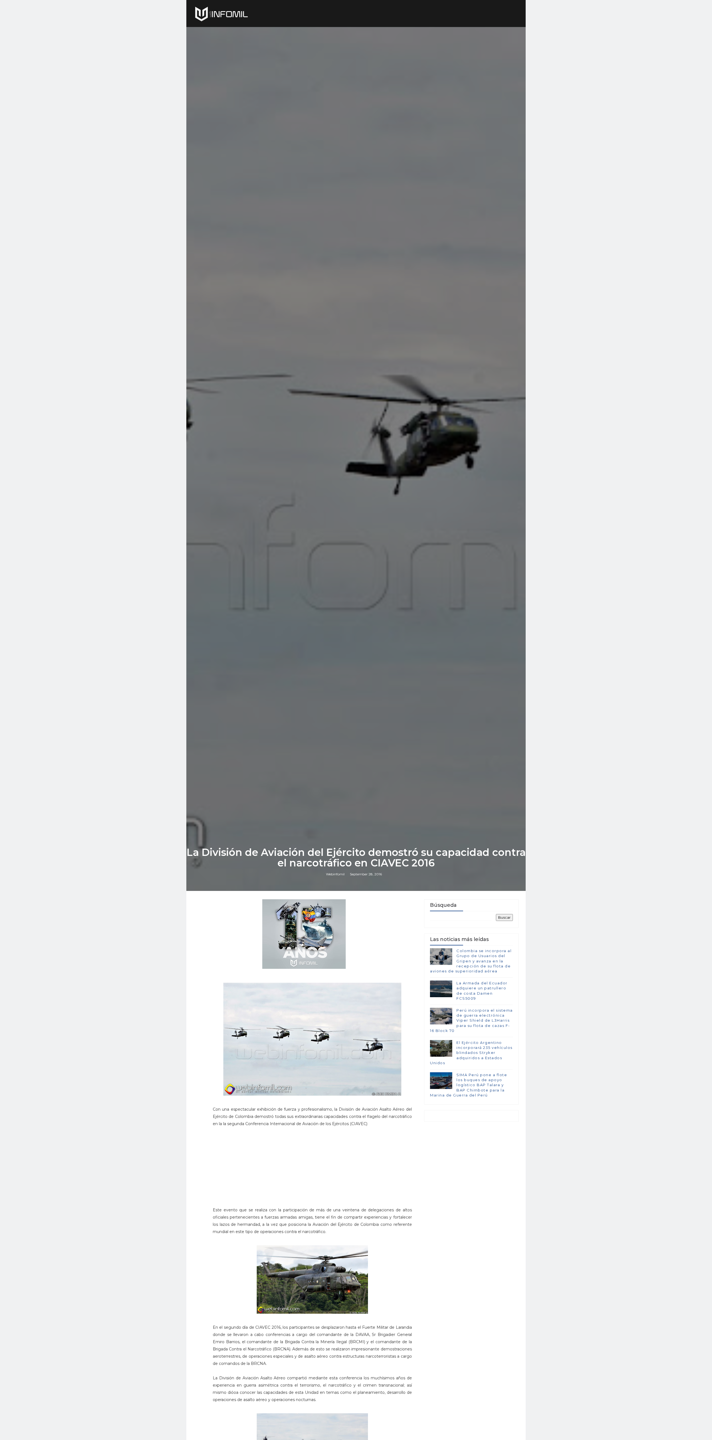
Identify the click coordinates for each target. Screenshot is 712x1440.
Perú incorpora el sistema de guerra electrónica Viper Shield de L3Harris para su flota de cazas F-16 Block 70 (471, 1020)
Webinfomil (335, 874)
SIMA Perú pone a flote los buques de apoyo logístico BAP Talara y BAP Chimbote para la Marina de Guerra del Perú (468, 1085)
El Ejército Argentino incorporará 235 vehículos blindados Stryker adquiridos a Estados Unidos (471, 1052)
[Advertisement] (312, 1169)
